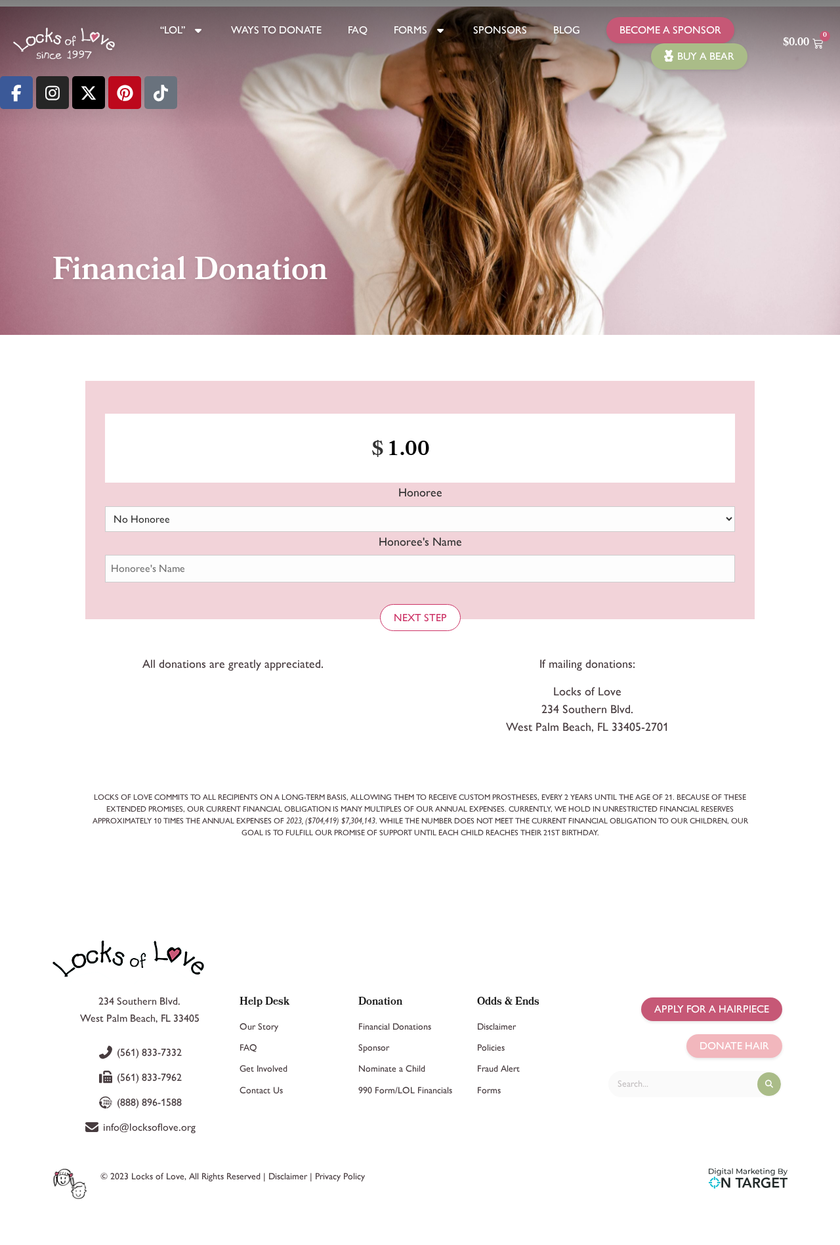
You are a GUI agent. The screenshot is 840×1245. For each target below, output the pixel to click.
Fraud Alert (498, 1068)
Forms (410, 30)
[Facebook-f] (16, 92)
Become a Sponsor (670, 30)
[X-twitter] (88, 92)
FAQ (358, 30)
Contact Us (261, 1090)
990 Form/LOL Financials (405, 1090)
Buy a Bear (705, 56)
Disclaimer (496, 1026)
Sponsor (373, 1047)
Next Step (420, 617)
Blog (566, 30)
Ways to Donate (276, 30)
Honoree (420, 492)
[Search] (769, 1084)
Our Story (259, 1026)
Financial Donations (394, 1026)
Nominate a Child (391, 1068)
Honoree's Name (420, 542)
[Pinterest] (124, 92)
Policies (491, 1047)
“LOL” (172, 30)
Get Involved (263, 1068)
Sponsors (500, 30)
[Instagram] (52, 92)
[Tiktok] (160, 92)
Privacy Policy (340, 1176)
